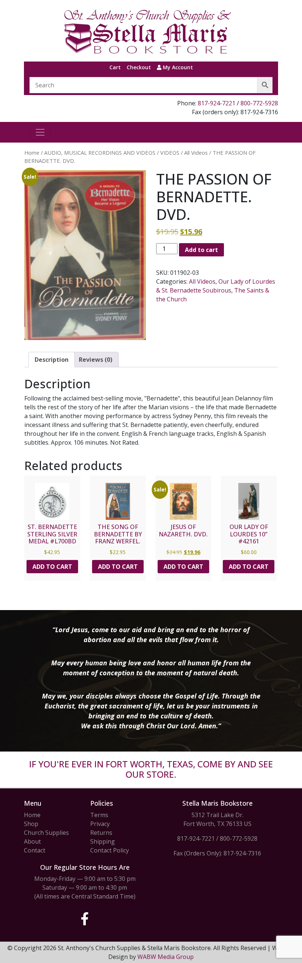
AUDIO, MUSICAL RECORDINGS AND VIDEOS (99, 152)
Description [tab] (52, 360)
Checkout (139, 67)
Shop (31, 824)
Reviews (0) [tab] (95, 360)
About (32, 841)
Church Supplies (46, 833)
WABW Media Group (165, 957)
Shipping (102, 841)
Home (31, 152)
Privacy (100, 824)
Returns (101, 833)
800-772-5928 (259, 103)
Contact (34, 850)
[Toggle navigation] (40, 132)
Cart (115, 67)
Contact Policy (109, 850)
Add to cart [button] (52, 567)
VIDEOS (169, 152)
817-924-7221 (216, 103)
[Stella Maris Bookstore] (148, 31)
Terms (99, 815)
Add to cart (201, 250)
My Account (177, 67)
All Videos (196, 152)
